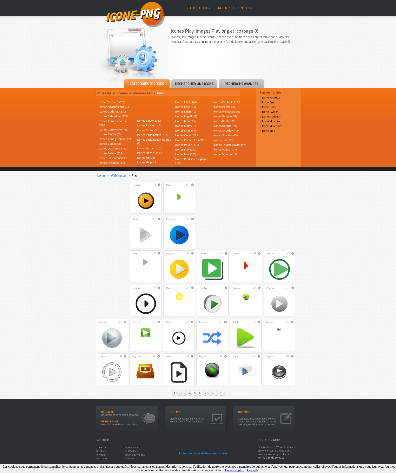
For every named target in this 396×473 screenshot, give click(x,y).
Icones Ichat (186, 102)
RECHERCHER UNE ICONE (236, 7)
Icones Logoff (186, 116)
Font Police (131, 458)
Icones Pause (187, 145)
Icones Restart (224, 121)
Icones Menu (185, 121)
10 (222, 392)
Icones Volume (225, 154)
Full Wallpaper (132, 451)
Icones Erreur (147, 130)
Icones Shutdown (226, 130)
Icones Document (113, 158)
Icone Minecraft (272, 126)
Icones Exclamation (152, 135)
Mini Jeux (101, 454)
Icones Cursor (110, 144)
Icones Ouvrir (186, 135)
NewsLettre (109, 421)
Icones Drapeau (112, 163)
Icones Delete (111, 153)
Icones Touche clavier (229, 145)
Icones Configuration (115, 139)
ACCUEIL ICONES (198, 7)
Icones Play (185, 149)
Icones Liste (185, 107)
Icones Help (147, 162)
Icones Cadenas (112, 111)
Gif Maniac (102, 451)
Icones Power (224, 107)
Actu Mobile (131, 447)
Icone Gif (101, 447)
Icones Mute (185, 130)
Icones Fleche (149, 153)
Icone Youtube (271, 97)
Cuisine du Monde (135, 454)
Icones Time (223, 140)
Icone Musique (271, 121)
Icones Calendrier (113, 116)
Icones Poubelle (226, 102)
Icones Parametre (189, 140)
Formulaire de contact (271, 457)
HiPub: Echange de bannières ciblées (203, 453)
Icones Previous (226, 111)
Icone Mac (268, 131)
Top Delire (102, 458)
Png (135, 185)
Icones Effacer (149, 125)
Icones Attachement (114, 107)
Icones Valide (225, 149)
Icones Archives (112, 102)
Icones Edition (149, 120)
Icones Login (185, 111)
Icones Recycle (225, 116)
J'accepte (252, 470)
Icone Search (270, 102)
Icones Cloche (110, 134)
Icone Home (269, 107)
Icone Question (271, 116)
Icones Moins (186, 126)
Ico (138, 185)
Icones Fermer (149, 148)
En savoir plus (234, 470)
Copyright (245, 412)
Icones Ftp (146, 157)
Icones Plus (185, 154)
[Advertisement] (235, 67)
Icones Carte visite (113, 129)
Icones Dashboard (113, 148)
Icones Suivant (225, 135)
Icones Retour (225, 126)
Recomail (107, 412)
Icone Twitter (270, 112)
